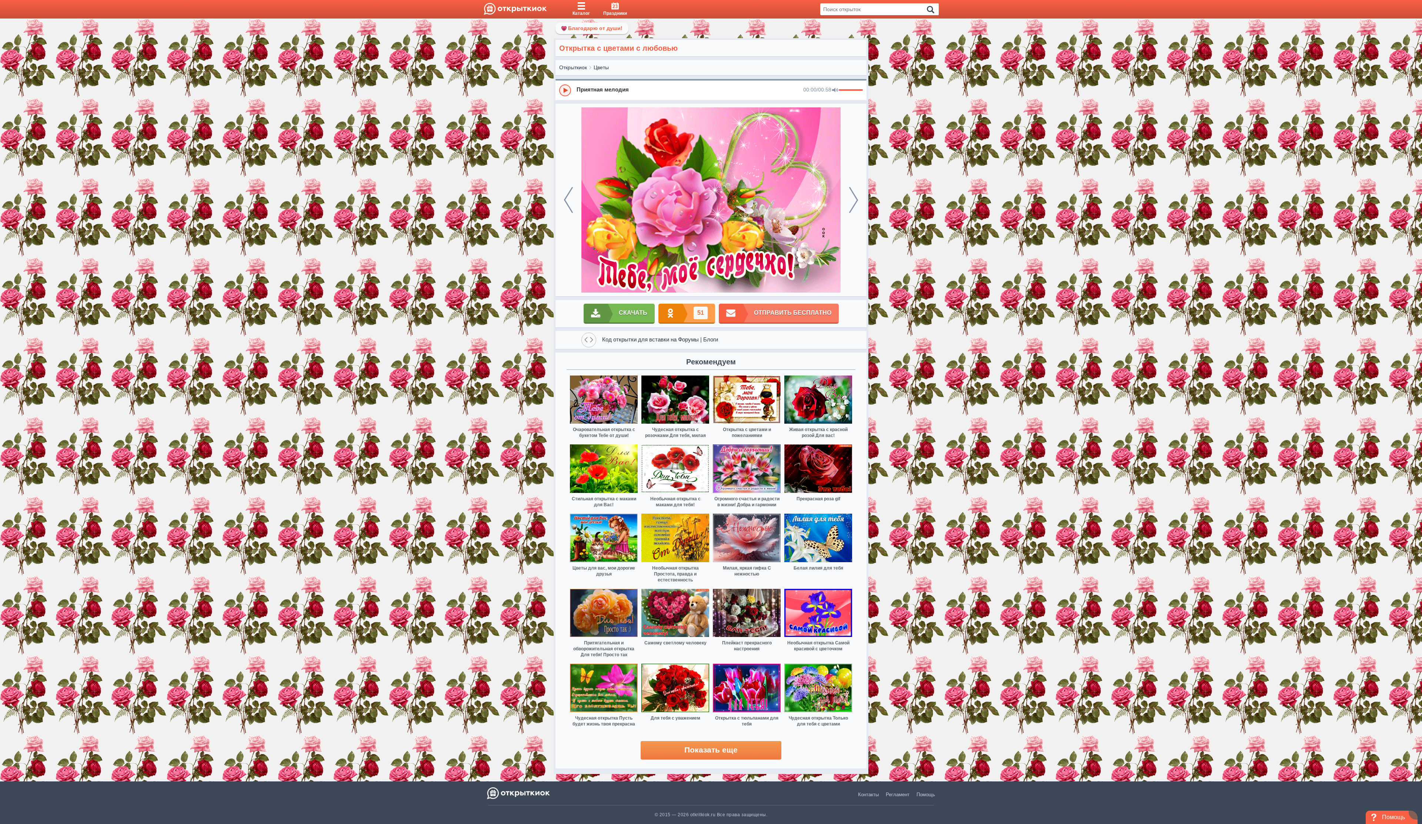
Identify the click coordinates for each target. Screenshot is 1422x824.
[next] (853, 200)
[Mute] (835, 90)
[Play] (565, 90)
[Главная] (515, 9)
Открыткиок (573, 67)
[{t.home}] (519, 793)
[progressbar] (851, 90)
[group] (711, 90)
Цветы (601, 67)
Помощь (926, 794)
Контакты (868, 794)
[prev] (568, 200)
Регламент (897, 794)
